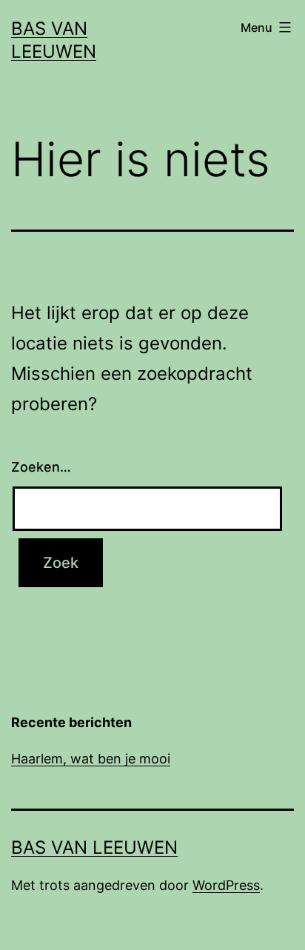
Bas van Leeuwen (94, 847)
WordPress (226, 885)
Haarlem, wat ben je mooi (90, 758)
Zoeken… (41, 467)
